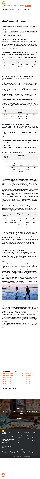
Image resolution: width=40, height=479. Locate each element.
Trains (13, 13)
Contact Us (20, 435)
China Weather (13, 16)
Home (3, 16)
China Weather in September (9, 381)
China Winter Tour (6, 395)
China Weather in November (9, 383)
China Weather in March (8, 375)
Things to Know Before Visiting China (10, 393)
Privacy (19, 442)
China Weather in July (7, 379)
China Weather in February (27, 373)
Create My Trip (6, 13)
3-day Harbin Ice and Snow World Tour (19, 282)
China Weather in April (26, 375)
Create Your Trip (19, 418)
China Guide (7, 16)
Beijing (5, 114)
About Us (17, 13)
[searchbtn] (10, 7)
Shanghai (5, 218)
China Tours (5, 9)
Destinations (12, 9)
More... (9, 440)
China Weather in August (27, 379)
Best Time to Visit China (8, 390)
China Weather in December (27, 383)
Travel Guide (26, 9)
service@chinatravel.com (8, 5)
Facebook (28, 435)
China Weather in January (8, 373)
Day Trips (19, 9)
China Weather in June (26, 377)
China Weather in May (7, 377)
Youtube (28, 438)
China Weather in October (27, 381)
